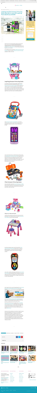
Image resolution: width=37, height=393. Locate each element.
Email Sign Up (7, 390)
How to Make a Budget (12, 0)
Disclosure (11, 390)
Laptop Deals (11, 376)
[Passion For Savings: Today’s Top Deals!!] (5, 358)
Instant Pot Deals (12, 377)
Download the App (3, 0)
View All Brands (21, 381)
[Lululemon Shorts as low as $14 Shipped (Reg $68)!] (23, 348)
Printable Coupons (3, 378)
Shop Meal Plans (7, 0)
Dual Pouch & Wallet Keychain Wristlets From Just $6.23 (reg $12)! (13, 353)
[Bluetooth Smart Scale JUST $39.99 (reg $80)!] (32, 358)
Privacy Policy (14, 390)
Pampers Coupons (21, 377)
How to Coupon (16, 0)
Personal (2, 361)
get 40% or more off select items (10, 46)
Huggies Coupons (21, 376)
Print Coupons (24, 0)
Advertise (2, 382)
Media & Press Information (32, 379)
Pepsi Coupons (21, 380)
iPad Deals (11, 373)
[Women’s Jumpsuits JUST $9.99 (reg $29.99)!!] (5, 348)
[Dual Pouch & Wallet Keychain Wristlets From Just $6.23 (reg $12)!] (14, 348)
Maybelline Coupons (21, 373)
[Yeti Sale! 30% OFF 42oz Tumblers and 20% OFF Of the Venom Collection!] (32, 348)
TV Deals (11, 374)
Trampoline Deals (12, 380)
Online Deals (4, 9)
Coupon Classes (20, 0)
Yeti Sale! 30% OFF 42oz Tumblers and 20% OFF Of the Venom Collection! (31, 353)
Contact (4, 390)
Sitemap (2, 391)
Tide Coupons (20, 374)
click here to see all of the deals (18, 50)
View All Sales (11, 381)
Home (1, 9)
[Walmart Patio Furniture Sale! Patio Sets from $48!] (14, 358)
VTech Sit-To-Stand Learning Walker (11, 121)
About (1, 390)
